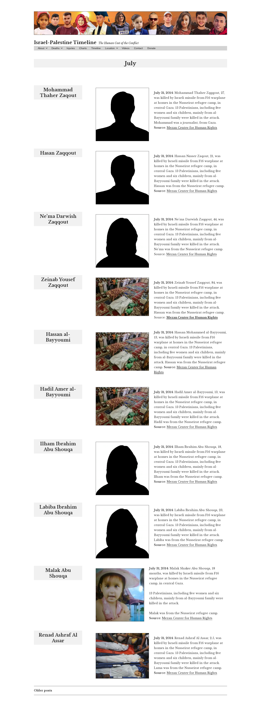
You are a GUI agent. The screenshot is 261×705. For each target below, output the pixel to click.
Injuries (71, 48)
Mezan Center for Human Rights (192, 191)
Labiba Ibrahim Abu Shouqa (58, 510)
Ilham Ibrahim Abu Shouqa (58, 446)
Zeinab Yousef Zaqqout (58, 282)
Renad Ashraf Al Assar (58, 638)
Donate (151, 48)
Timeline (96, 48)
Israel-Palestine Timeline (65, 42)
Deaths (55, 48)
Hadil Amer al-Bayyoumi (58, 392)
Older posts (43, 690)
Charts (83, 48)
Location (110, 48)
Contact (138, 48)
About (41, 48)
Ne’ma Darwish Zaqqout (58, 219)
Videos (125, 48)
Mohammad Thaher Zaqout (58, 92)
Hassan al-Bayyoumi (58, 337)
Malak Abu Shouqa (58, 573)
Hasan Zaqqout (58, 153)
